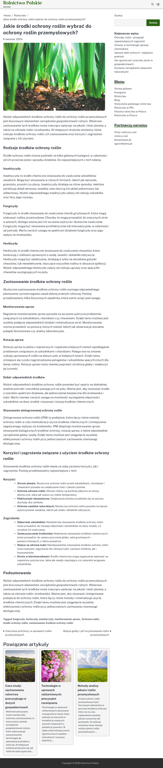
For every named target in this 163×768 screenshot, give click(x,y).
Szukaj (118, 15)
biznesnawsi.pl (122, 139)
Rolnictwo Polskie (22, 3)
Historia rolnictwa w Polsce (130, 111)
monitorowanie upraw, (68, 619)
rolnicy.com (121, 136)
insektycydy (46, 619)
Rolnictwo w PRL (124, 107)
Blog (117, 100)
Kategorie (120, 92)
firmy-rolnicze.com (125, 132)
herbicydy (32, 619)
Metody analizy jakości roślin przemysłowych (88, 690)
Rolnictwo (120, 96)
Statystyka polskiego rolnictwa (132, 103)
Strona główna (123, 88)
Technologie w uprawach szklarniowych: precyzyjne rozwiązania (51, 694)
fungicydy (19, 619)
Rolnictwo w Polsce (125, 115)
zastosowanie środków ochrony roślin (51, 622)
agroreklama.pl (123, 143)
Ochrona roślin (90, 619)
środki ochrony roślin (15, 622)
